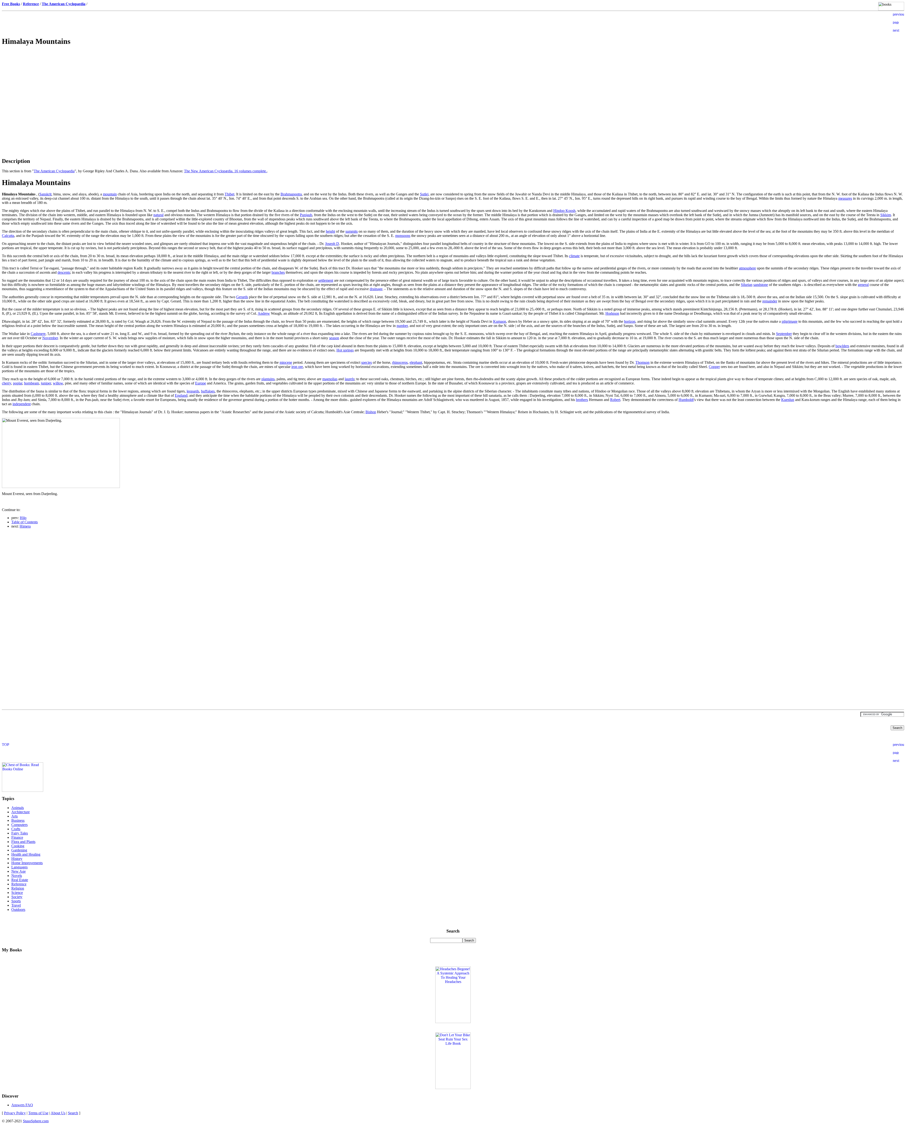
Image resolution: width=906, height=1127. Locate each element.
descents (64, 272)
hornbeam (31, 383)
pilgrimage (789, 321)
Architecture (20, 812)
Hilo (23, 518)
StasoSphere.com (36, 1121)
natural (158, 215)
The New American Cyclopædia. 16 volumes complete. (225, 171)
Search (73, 1113)
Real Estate (19, 880)
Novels (16, 876)
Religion (17, 888)
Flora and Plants (23, 842)
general (863, 285)
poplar (17, 383)
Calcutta (8, 236)
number (402, 326)
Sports (16, 901)
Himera (25, 526)
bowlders (842, 346)
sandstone (760, 285)
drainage (376, 289)
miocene (286, 362)
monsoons (402, 236)
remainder (769, 301)
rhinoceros (400, 362)
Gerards (242, 297)
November (50, 338)
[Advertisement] (453, 84)
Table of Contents (24, 522)
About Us (58, 1113)
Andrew (264, 313)
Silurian (746, 285)
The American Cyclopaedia (54, 171)
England (181, 395)
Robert (615, 400)
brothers (582, 400)
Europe (200, 383)
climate (574, 256)
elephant (416, 362)
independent (22, 404)
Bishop (370, 412)
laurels (349, 379)
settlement (325, 280)
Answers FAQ (22, 1105)
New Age (18, 871)
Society (16, 897)
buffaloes (208, 391)
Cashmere (38, 334)
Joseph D (332, 244)
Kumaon (499, 321)
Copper (714, 367)
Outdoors (18, 910)
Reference (18, 884)
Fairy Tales (19, 833)
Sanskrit (45, 194)
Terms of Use (38, 1113)
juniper (46, 383)
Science (17, 893)
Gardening (19, 850)
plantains (268, 379)
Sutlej (424, 194)
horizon (629, 321)
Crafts (15, 829)
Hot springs (345, 350)
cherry (6, 383)
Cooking (17, 846)
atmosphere (747, 268)
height (330, 231)
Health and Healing (25, 854)
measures (845, 198)
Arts (14, 816)
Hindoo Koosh (564, 211)
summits (351, 231)
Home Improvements (27, 863)
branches (278, 272)
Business (18, 820)
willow (58, 383)
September (784, 334)
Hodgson (612, 313)
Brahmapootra (291, 194)
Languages (19, 867)
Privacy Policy (15, 1113)
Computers (19, 825)
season (334, 338)
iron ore (297, 367)
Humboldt (686, 400)
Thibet (229, 194)
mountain (110, 194)
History (16, 859)
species (366, 362)
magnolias (329, 379)
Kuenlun (787, 400)
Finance (17, 837)
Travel (16, 905)
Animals (17, 808)
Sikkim (885, 215)
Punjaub (306, 215)
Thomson (642, 362)
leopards (193, 391)
